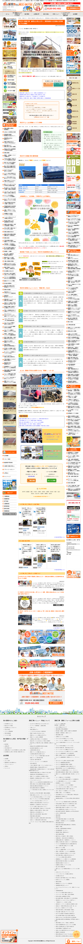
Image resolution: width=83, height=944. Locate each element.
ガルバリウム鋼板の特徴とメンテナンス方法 (10, 331)
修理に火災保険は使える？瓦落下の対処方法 (74, 341)
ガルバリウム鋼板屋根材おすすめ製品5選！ (73, 236)
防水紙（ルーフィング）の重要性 (62, 879)
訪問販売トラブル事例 (73, 413)
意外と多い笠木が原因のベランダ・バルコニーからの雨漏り (31, 422)
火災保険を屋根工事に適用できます (37, 753)
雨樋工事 (74, 99)
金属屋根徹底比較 (59, 890)
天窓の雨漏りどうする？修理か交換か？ (10, 360)
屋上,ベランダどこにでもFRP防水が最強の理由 (10, 185)
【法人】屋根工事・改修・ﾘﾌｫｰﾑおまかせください (74, 486)
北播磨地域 (6, 503)
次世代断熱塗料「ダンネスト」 (71, 365)
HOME (19, 18)
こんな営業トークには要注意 (73, 410)
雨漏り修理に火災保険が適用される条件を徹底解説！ (67, 936)
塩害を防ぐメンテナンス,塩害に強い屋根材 (10, 300)
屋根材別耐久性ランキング (8, 296)
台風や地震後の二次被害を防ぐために (73, 345)
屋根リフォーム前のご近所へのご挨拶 (72, 397)
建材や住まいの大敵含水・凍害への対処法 (9, 258)
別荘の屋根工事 (71, 482)
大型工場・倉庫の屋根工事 (35, 759)
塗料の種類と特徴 (73, 503)
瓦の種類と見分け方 (9, 271)
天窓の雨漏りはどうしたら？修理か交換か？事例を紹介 (30, 420)
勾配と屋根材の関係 (9, 261)
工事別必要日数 (71, 324)
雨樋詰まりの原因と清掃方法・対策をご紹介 (39, 810)
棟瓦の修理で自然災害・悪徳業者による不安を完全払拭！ (67, 811)
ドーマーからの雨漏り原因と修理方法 (9, 356)
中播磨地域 (6, 496)
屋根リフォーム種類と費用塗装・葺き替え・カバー (74, 282)
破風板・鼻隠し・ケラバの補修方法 (63, 792)
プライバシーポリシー (9, 469)
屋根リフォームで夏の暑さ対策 (36, 757)
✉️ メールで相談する (58, 84)
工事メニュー (56, 14)
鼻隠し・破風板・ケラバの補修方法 (10, 156)
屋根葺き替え (75, 83)
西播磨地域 (6, 511)
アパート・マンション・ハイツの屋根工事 (38, 761)
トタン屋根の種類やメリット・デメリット (73, 295)
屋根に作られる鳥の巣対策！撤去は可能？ (38, 814)
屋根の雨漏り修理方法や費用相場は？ (10, 345)
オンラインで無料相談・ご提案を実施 (38, 725)
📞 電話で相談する (48, 83)
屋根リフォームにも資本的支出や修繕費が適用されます (41, 782)
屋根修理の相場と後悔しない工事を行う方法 (73, 261)
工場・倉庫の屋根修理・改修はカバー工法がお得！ (74, 460)
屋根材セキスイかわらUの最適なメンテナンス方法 (74, 312)
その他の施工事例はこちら (59, 537)
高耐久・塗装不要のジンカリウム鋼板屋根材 (10, 334)
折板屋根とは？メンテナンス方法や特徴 (73, 298)
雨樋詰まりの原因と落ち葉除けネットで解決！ (74, 470)
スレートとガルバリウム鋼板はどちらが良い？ (73, 216)
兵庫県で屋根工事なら (9, 466)
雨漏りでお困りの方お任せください (37, 733)
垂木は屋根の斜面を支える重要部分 (37, 787)
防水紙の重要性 (7, 283)
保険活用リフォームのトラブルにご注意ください (74, 430)
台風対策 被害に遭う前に (35, 750)
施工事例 (27, 14)
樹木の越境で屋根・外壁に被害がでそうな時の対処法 (74, 427)
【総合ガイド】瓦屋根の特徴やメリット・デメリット (67, 770)
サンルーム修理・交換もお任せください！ (73, 456)
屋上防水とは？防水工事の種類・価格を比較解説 (10, 188)
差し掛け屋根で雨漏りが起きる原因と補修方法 (65, 915)
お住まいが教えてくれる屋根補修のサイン (73, 271)
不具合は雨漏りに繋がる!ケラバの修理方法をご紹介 (66, 803)
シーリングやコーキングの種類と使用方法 (10, 218)
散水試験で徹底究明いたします (36, 748)
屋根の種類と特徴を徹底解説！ (9, 129)
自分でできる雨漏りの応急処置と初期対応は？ (73, 372)
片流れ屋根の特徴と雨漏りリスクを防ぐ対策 (10, 241)
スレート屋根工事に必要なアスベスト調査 (64, 845)
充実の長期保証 (8, 733)
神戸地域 (6, 501)
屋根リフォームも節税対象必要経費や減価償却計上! (74, 489)
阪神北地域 (6, 508)
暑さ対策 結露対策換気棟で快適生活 (9, 254)
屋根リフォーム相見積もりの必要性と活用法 (39, 776)
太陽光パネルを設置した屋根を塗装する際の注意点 (40, 817)
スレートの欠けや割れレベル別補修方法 (73, 288)
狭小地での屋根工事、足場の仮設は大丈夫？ (65, 747)
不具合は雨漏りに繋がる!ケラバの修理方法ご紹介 (10, 159)
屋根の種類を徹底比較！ (71, 278)
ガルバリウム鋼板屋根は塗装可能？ (73, 226)
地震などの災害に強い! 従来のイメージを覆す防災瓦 (66, 841)
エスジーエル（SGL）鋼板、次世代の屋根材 (65, 894)
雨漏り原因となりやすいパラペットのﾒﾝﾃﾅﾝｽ (10, 181)
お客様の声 (36, 14)
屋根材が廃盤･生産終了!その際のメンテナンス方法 (66, 807)
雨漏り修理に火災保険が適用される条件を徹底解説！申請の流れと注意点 (34, 425)
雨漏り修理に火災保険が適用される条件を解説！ (73, 375)
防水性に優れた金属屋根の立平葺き (63, 896)
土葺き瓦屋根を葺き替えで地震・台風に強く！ (10, 203)
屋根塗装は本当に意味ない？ (8, 139)
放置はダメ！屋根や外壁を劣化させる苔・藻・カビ (66, 905)
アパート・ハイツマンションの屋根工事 (73, 480)
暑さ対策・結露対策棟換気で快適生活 (63, 828)
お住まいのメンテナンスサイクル (62, 872)
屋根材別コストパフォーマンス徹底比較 (10, 293)
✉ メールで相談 (51, 480)
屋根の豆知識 (7, 289)
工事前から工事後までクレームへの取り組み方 (73, 400)
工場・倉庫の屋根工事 (73, 476)
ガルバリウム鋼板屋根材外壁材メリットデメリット (74, 243)
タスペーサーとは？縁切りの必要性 (9, 170)
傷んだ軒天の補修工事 (60, 866)
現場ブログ (24, 18)
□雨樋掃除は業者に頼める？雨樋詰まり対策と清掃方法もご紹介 (32, 94)
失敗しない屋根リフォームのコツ (73, 258)
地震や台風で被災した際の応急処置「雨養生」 (10, 225)
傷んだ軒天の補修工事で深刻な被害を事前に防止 (10, 167)
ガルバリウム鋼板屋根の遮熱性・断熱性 (73, 229)
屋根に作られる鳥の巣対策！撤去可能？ (73, 473)
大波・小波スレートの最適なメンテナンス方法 (10, 210)
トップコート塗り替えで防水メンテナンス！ (10, 378)
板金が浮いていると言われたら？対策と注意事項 (74, 420)
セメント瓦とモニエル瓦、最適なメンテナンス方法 (66, 786)
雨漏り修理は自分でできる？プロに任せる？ (10, 142)
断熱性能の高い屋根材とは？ (7, 363)
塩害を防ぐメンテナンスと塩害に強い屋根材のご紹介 (67, 904)
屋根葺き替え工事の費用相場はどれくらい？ (73, 265)
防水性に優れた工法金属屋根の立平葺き (9, 221)
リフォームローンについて (35, 780)
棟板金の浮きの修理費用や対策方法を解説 (10, 150)
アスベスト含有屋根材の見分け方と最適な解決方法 (66, 843)
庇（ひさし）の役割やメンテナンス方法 (10, 352)
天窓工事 (74, 128)
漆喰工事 (74, 94)
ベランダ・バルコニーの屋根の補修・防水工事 (39, 755)
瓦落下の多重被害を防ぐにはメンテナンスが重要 (73, 338)
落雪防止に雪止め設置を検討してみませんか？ (39, 802)
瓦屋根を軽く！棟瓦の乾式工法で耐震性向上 (65, 838)
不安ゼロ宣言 (7, 729)
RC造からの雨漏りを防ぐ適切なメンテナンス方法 (10, 349)
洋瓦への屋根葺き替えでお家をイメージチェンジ (10, 311)
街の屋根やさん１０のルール (10, 727)
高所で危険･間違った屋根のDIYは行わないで (65, 855)
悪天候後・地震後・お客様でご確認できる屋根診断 (66, 730)
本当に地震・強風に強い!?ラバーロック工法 (65, 911)
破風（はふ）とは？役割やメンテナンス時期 (10, 382)
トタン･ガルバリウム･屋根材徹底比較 (9, 319)
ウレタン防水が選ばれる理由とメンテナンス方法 (10, 174)
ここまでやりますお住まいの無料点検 (65, 14)
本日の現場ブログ (8, 748)
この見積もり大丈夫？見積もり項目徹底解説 (73, 404)
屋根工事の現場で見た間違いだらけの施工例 (73, 358)
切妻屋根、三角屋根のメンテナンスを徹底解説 (10, 245)
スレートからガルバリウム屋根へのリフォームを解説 (74, 219)
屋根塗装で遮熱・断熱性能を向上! (73, 368)
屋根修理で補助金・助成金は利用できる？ (73, 382)
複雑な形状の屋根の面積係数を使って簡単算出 (10, 235)
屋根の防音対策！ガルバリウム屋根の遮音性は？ (74, 246)
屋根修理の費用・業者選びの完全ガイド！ (10, 135)
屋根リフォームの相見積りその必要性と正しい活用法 (74, 393)
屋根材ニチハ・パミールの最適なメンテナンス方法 (74, 309)
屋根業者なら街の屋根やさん (10, 762)
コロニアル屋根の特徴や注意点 (72, 292)
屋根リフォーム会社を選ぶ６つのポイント (74, 328)
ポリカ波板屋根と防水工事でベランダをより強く (74, 463)
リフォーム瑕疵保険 (9, 731)
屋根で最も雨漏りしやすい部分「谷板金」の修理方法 (30, 423)
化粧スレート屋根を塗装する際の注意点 (72, 305)
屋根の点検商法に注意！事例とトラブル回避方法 (73, 417)
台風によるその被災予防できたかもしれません (74, 334)
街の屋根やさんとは (9, 723)
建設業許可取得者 (8, 462)
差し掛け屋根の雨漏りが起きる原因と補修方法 (10, 248)
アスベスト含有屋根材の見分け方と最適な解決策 (10, 278)
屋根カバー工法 (76, 88)
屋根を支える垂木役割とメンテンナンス (9, 342)
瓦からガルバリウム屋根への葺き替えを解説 (73, 223)
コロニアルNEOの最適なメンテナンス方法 (73, 315)
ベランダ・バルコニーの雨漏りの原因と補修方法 (10, 192)
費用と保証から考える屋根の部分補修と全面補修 (40, 783)
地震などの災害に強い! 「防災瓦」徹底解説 (73, 355)
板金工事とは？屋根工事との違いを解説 (10, 146)
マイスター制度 (8, 735)
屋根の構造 (6, 152)
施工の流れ (46, 14)
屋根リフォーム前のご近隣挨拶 (36, 737)
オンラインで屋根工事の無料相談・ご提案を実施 (73, 390)
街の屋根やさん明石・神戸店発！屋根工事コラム (15, 751)
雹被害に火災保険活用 (60, 932)
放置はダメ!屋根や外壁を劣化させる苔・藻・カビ (10, 303)
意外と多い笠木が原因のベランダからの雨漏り (10, 163)
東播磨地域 (6, 498)
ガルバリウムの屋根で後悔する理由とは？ (9, 323)
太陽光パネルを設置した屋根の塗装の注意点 (73, 302)
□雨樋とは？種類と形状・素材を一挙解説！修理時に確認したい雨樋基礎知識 (35, 98)
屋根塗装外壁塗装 (74, 122)
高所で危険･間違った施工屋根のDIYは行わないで (10, 338)
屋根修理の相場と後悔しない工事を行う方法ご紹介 (40, 772)
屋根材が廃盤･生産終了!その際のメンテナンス (9, 307)
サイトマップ (7, 476)
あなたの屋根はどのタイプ (61, 727)
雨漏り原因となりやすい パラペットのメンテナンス (40, 795)
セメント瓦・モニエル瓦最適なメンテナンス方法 (10, 199)
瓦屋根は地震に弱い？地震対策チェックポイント (74, 351)
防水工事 (74, 105)
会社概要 (75, 14)
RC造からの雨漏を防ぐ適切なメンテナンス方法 (65, 853)
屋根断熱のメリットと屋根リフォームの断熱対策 (10, 367)
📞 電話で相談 (31, 480)
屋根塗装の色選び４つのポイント (72, 361)
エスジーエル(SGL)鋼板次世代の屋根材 (9, 327)
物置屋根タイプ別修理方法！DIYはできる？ (73, 453)
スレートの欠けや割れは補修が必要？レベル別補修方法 (67, 779)
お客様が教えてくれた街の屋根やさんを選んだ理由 (15, 749)
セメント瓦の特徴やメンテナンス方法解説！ (10, 196)
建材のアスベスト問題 (9, 280)
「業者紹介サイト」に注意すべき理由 (73, 434)
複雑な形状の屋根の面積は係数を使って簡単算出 (66, 824)
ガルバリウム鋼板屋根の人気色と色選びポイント (66, 766)
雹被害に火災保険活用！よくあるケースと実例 (73, 378)
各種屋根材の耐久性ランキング (62, 885)
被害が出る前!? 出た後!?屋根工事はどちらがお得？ (74, 407)
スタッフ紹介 (7, 459)
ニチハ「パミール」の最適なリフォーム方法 (65, 740)
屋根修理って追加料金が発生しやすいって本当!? (73, 423)
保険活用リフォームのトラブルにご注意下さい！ (66, 900)
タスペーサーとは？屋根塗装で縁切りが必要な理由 (66, 801)
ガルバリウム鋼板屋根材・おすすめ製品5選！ (65, 753)
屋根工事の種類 (73, 78)
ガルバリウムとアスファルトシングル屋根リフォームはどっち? (10, 315)
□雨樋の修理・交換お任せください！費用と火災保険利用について (32, 92)
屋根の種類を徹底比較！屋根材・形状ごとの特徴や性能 (67, 772)
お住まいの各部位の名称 (10, 132)
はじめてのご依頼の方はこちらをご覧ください (39, 723)
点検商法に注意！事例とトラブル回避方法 (38, 739)
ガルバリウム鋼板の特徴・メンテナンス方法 (65, 849)
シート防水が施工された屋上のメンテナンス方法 (10, 178)
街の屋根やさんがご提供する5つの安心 (17, 14)
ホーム (7, 14)
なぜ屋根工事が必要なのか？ (73, 254)
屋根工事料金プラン (34, 729)
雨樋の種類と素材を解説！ (35, 816)
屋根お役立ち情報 (72, 331)
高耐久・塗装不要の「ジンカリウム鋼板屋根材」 (66, 851)
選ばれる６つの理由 (9, 725)
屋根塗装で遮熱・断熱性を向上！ (62, 832)
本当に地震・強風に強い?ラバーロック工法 (10, 229)
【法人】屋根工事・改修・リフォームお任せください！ (41, 765)
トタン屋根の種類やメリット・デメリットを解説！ (66, 781)
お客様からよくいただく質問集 (62, 736)
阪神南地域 (6, 506)
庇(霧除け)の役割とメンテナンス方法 (8, 214)
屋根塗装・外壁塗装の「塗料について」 (64, 732)
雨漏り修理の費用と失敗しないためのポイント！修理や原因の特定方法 (33, 418)
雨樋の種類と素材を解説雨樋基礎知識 (10, 371)
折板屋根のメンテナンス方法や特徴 (63, 783)
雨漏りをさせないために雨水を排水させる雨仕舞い (66, 917)
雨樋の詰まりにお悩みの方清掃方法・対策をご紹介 (74, 467)
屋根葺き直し (75, 111)
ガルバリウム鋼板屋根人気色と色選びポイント (73, 233)
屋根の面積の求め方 (9, 231)
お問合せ (6, 473)
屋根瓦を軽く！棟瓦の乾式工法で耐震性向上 (73, 348)
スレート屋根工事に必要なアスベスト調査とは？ (10, 374)
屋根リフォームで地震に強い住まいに (38, 751)
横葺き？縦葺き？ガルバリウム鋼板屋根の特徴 (74, 239)
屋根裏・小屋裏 (7, 251)
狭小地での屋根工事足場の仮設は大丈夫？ (73, 319)
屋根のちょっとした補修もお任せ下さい (38, 735)
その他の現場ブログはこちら (59, 628)
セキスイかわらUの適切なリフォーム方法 (64, 738)
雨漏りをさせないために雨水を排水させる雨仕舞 (10, 264)
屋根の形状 (6, 237)
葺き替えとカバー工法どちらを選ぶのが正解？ (73, 275)
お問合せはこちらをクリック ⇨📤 (41, 117)
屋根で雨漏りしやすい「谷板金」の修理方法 (9, 268)
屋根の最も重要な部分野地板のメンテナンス (9, 286)
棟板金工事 (75, 116)
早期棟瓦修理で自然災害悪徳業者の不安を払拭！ (10, 207)
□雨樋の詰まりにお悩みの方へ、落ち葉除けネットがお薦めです (32, 96)
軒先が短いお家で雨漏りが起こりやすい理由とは (10, 274)
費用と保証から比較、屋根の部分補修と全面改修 (74, 268)
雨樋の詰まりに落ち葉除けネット (37, 812)
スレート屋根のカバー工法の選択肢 (74, 285)
